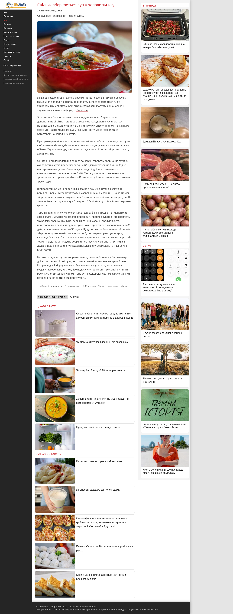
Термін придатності (109, 286)
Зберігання (90, 286)
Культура (7, 28)
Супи (44, 286)
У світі (6, 60)
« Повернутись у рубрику (52, 296)
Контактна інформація (15, 75)
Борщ (125, 286)
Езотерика (8, 16)
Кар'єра (7, 24)
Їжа (5, 20)
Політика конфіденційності (17, 79)
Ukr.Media (82, 110)
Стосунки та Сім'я (11, 52)
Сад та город (9, 44)
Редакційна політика (13, 83)
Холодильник (56, 286)
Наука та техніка (11, 36)
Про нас (7, 71)
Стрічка (74, 296)
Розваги (7, 40)
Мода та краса (10, 32)
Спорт (6, 48)
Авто (5, 12)
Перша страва (74, 286)
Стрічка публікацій (12, 65)
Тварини (7, 56)
